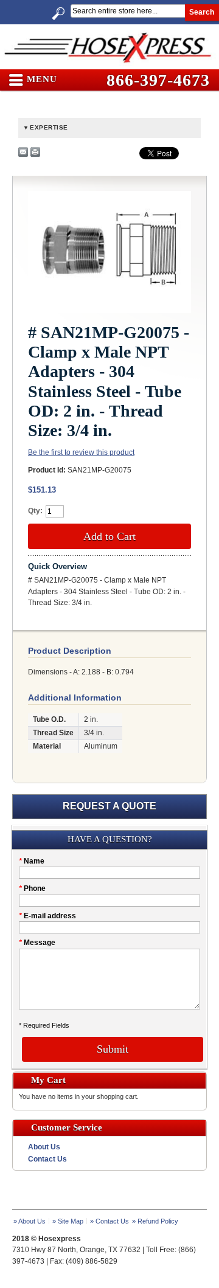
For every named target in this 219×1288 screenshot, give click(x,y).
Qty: (35, 511)
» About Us (29, 1221)
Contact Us (47, 1159)
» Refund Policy (155, 1221)
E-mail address (47, 916)
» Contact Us (109, 1221)
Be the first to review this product (81, 452)
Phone (32, 888)
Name (31, 861)
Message (37, 942)
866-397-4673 (158, 80)
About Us (44, 1147)
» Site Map (67, 1221)
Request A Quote (109, 806)
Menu (40, 80)
